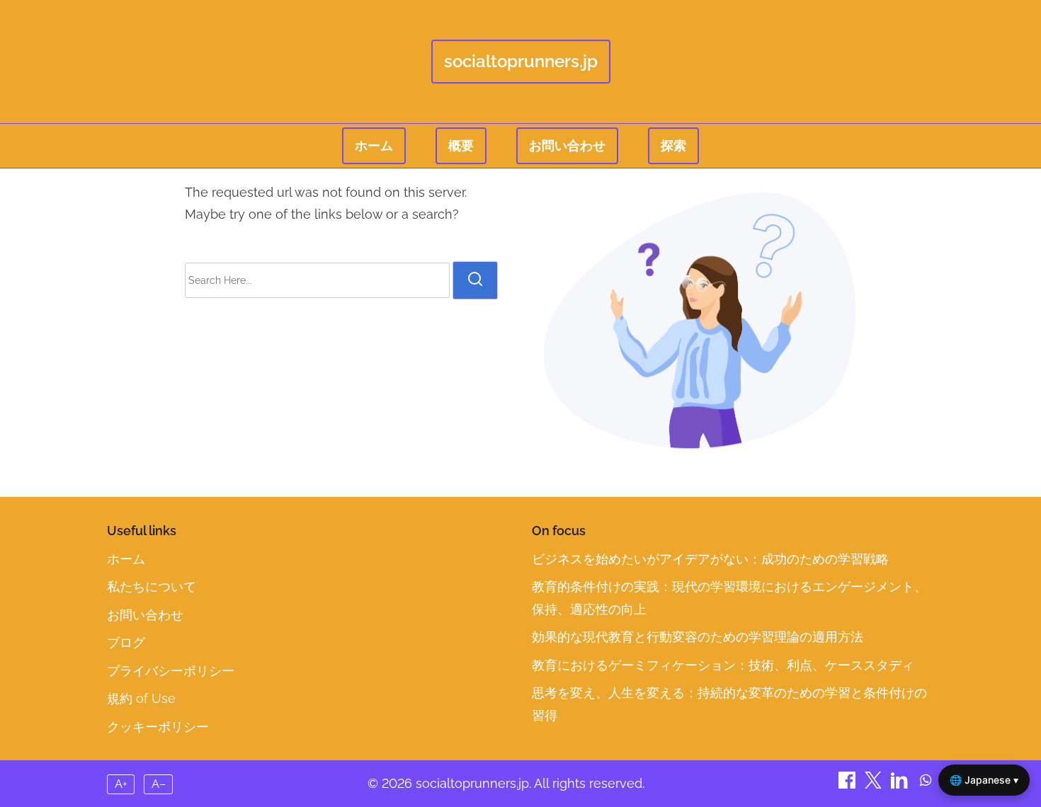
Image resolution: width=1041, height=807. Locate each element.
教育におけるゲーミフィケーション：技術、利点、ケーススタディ (723, 665)
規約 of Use (141, 698)
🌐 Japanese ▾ (984, 780)
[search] (475, 280)
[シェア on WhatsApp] (925, 784)
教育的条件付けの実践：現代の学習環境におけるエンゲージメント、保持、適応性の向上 (729, 598)
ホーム (374, 145)
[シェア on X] (875, 784)
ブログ (126, 642)
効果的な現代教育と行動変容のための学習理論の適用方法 (697, 636)
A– (159, 784)
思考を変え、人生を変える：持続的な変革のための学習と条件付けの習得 (729, 704)
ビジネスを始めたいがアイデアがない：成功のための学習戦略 (710, 558)
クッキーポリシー (158, 726)
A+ (121, 784)
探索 (673, 145)
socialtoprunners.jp (521, 61)
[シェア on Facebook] (848, 784)
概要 (461, 145)
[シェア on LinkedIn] (901, 784)
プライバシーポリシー (170, 670)
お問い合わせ (567, 145)
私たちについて (151, 586)
